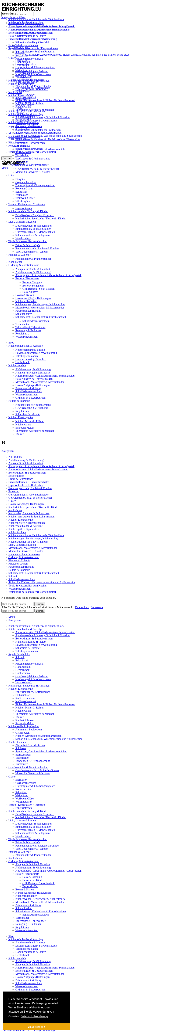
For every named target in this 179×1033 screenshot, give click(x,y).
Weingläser (21, 194)
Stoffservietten (23, 152)
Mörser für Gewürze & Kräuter (32, 171)
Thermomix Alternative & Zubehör (34, 109)
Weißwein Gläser (24, 197)
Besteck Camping (32, 282)
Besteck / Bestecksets (27, 278)
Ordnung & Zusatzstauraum (30, 397)
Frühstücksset (22, 90)
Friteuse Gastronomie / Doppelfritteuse (36, 48)
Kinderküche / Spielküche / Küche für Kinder (40, 218)
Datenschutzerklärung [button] (34, 1016)
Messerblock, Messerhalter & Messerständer (39, 307)
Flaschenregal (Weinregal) (29, 58)
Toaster (19, 112)
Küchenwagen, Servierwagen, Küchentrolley (40, 304)
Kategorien (7, 450)
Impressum (97, 607)
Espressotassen (23, 208)
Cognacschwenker (25, 182)
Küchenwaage (23, 106)
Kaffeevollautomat (25, 97)
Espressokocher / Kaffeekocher (32, 87)
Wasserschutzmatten (26, 336)
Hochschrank (22, 68)
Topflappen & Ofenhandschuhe (32, 158)
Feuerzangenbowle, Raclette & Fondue (37, 248)
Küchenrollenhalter (26, 301)
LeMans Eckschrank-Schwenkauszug (36, 120)
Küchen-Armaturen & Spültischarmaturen (38, 132)
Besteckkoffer (30, 291)
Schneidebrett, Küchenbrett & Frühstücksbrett (40, 316)
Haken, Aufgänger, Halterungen (33, 298)
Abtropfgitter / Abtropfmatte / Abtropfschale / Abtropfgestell (48, 275)
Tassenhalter (22, 324)
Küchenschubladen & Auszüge (25, 114)
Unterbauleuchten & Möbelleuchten (35, 231)
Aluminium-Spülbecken (28, 126)
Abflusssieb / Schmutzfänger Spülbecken (38, 129)
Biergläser (21, 179)
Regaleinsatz (22, 333)
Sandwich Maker (24, 116)
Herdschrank (22, 64)
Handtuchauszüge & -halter (30, 35)
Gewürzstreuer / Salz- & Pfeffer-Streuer (37, 168)
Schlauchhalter (23, 313)
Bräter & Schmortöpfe (27, 245)
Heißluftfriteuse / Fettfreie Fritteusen (35, 51)
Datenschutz (82, 607)
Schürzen (20, 145)
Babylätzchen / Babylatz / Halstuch (34, 215)
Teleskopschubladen (26, 45)
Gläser (12, 57)
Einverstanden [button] (36, 1026)
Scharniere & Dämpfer (27, 42)
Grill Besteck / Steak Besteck (38, 288)
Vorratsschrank (23, 77)
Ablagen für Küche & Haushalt (32, 269)
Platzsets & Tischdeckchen (30, 142)
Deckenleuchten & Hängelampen (33, 225)
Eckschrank (21, 55)
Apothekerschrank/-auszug (30, 349)
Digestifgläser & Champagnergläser (35, 67)
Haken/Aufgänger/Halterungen (32, 385)
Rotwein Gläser (24, 188)
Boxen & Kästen (24, 294)
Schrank (19, 52)
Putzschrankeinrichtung (28, 310)
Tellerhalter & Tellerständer (30, 327)
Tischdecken (22, 155)
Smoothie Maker (24, 119)
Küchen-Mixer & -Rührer (29, 103)
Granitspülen (22, 129)
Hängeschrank (23, 61)
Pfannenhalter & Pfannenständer (33, 86)
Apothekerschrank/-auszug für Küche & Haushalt (42, 117)
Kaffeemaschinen (25, 94)
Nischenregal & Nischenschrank (33, 74)
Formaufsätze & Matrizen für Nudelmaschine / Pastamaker (47, 139)
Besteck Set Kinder (33, 285)
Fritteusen (13, 45)
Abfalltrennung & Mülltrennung (33, 272)
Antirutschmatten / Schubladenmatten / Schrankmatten (45, 26)
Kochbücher (15, 92)
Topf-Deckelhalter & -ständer (31, 251)
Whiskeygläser (23, 201)
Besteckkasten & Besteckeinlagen (34, 32)
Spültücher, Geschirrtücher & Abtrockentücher (41, 149)
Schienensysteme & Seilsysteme (33, 235)
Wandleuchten (23, 238)
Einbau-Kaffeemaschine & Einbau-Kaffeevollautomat (45, 100)
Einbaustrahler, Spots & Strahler (33, 228)
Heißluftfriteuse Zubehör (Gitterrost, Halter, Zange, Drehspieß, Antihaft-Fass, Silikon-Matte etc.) (75, 54)
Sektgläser (21, 191)
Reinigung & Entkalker (28, 330)
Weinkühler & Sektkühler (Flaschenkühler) (32, 151)
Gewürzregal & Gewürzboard (31, 71)
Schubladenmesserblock (35, 320)
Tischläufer (21, 161)
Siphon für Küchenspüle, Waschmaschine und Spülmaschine (48, 135)
